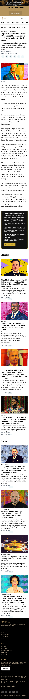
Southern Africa (5, 509)
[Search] (21, 18)
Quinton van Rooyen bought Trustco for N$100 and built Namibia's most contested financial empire (12, 514)
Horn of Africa (4, 648)
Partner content (6, 554)
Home (2, 22)
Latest (8, 22)
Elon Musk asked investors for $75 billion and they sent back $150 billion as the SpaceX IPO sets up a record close (14, 283)
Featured (23, 28)
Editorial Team (5, 570)
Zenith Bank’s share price (9, 145)
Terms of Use (4, 636)
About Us (3, 632)
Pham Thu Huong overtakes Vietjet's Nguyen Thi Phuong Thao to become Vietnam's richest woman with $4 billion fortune (14, 599)
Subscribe (5, 668)
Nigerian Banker (16, 30)
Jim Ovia (3, 30)
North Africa (15, 22)
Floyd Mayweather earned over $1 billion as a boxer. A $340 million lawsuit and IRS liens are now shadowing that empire (14, 420)
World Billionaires (6, 594)
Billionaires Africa (14, 28)
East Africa (4, 652)
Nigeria (9, 30)
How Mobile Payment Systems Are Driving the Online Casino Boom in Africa (14, 559)
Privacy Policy (5, 634)
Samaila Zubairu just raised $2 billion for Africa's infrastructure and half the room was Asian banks (13, 326)
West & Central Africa (14, 27)
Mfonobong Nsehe (6, 51)
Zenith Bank (13, 31)
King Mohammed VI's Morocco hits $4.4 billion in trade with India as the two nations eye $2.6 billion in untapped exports (14, 469)
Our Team (3, 638)
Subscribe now (15, 13)
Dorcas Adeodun (5, 297)
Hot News (4, 27)
